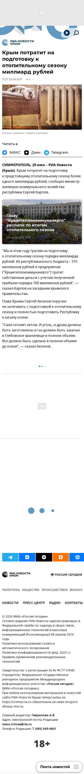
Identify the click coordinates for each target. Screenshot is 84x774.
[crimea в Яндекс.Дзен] (44, 557)
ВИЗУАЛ (76, 590)
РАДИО (55, 603)
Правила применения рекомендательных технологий (33, 659)
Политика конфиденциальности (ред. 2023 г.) (36, 652)
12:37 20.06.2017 (12, 79)
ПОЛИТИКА (11, 590)
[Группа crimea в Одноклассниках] (61, 557)
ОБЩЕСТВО (30, 590)
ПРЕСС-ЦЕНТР (34, 603)
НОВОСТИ (10, 603)
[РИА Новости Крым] (17, 42)
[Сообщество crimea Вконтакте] (27, 557)
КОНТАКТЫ (74, 603)
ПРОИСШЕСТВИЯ (55, 590)
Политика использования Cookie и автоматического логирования (28, 646)
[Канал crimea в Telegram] (10, 557)
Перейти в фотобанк (37, 133)
